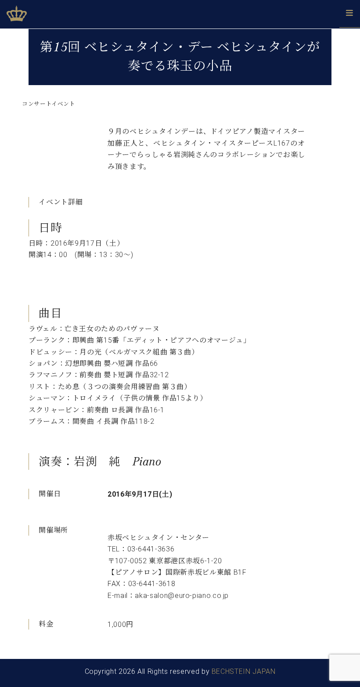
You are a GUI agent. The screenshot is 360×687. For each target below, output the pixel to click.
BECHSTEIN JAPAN (244, 671)
